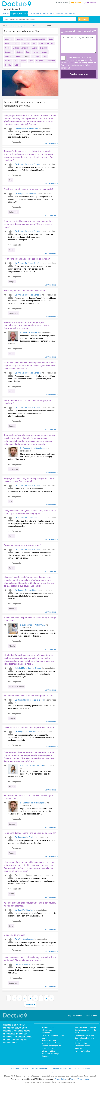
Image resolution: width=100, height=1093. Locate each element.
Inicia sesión (63, 2)
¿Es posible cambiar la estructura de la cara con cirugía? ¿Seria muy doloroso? (30, 904)
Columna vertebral (20, 47)
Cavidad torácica (46, 43)
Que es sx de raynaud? (14, 934)
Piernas (23, 60)
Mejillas (8, 56)
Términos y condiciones (71, 65)
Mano (36, 52)
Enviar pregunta (79, 74)
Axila (51, 39)
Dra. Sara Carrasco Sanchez (32, 765)
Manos (44, 52)
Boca (7, 43)
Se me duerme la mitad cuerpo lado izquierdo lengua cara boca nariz (28, 797)
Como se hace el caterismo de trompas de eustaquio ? (29, 727)
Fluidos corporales (82, 1051)
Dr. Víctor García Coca (24, 939)
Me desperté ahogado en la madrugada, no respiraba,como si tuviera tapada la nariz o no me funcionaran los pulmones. (26, 325)
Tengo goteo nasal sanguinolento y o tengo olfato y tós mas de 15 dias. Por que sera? (29, 480)
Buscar (84, 19)
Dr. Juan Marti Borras (24, 910)
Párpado (39, 60)
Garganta (9, 52)
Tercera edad (91, 1015)
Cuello (34, 47)
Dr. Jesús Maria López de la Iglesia (29, 699)
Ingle (28, 52)
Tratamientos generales (84, 1035)
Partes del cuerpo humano (85, 1027)
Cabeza (16, 43)
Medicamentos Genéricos (52, 1043)
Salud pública (70, 13)
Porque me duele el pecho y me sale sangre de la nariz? (30, 832)
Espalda (43, 47)
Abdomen (9, 39)
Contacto (51, 1072)
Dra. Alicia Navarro (22, 964)
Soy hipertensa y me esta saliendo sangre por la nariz (28, 695)
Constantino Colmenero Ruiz (27, 128)
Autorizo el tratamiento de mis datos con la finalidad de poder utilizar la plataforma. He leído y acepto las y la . (78, 62)
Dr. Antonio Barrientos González (28, 164)
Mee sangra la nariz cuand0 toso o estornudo (24, 290)
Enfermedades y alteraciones (48, 1028)
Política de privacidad (19, 1068)
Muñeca (18, 56)
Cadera (26, 43)
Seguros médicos (75, 1015)
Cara (34, 43)
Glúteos (19, 52)
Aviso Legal (87, 1068)
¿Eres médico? (91, 2)
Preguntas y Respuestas (19, 13)
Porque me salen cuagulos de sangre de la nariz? (27, 258)
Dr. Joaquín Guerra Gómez (26, 193)
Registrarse (76, 2)
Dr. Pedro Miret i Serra (29, 332)
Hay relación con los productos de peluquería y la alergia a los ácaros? (30, 619)
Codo (7, 47)
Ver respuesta (50, 143)
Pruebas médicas (49, 1040)
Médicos (6, 13)
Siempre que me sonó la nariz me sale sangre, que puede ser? (27, 402)
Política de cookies (40, 1068)
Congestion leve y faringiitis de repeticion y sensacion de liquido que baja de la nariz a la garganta (30, 512)
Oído (45, 56)
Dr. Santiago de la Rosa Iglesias (33, 448)
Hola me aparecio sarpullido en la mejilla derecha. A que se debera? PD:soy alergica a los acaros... (30, 959)
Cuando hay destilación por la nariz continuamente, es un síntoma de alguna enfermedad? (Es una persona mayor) (29, 223)
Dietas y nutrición (49, 1051)
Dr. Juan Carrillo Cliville (24, 837)
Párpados (51, 60)
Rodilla (8, 65)
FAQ (77, 1068)
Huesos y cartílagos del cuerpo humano (51, 1047)
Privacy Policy (60, 1079)
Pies (31, 60)
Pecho (7, 60)
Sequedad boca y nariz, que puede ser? (22, 545)
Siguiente (29, 1004)
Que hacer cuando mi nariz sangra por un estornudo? (28, 189)
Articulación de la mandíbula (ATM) (31, 39)
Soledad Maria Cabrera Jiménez (28, 668)
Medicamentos (48, 13)
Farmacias (59, 13)
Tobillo (17, 65)
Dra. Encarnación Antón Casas (33, 624)
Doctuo (17, 3)
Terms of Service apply (79, 1079)
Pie (15, 60)
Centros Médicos (36, 13)
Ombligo (36, 56)
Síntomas (46, 1032)
